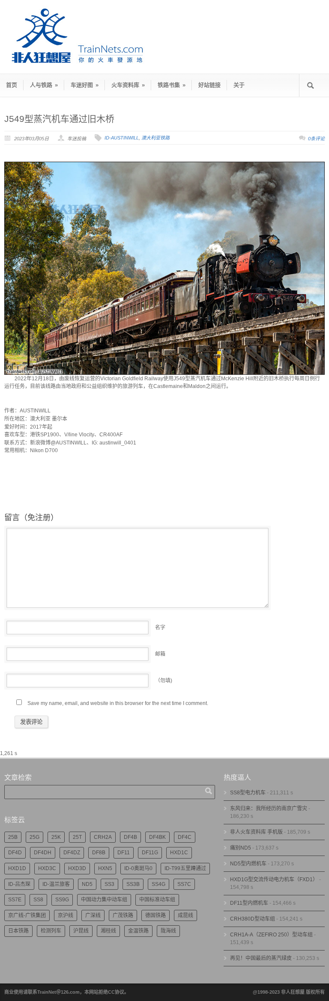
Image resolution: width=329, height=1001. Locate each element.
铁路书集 (171, 85)
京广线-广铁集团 (27, 915)
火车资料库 (128, 85)
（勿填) (163, 681)
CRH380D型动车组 (252, 919)
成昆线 (185, 915)
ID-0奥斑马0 (138, 868)
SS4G (158, 884)
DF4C (184, 837)
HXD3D (77, 868)
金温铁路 (138, 931)
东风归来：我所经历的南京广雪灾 (268, 808)
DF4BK (157, 837)
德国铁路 (155, 915)
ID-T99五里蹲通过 (185, 868)
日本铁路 (18, 931)
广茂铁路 (123, 915)
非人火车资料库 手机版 (256, 832)
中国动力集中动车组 (104, 900)
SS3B (133, 884)
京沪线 (65, 915)
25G (34, 837)
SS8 (38, 900)
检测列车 (51, 931)
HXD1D (17, 868)
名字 (160, 628)
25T (77, 837)
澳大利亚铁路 (155, 137)
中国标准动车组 (157, 900)
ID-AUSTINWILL (122, 137)
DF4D (15, 853)
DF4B (130, 837)
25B (13, 837)
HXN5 (105, 868)
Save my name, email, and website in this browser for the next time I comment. (117, 703)
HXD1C (179, 853)
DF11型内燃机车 (249, 903)
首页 (11, 85)
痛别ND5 (240, 848)
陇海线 (168, 931)
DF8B (98, 853)
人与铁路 (44, 85)
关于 (239, 85)
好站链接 (209, 85)
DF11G (150, 853)
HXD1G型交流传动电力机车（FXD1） (274, 880)
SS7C (184, 884)
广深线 (93, 915)
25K (56, 837)
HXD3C (47, 868)
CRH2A (103, 837)
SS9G (62, 900)
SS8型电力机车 (248, 793)
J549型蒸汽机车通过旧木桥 (59, 119)
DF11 (123, 853)
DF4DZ (71, 853)
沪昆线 (81, 931)
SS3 (109, 884)
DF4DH (42, 853)
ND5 (87, 884)
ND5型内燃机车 (248, 864)
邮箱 (160, 654)
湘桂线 (108, 931)
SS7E (14, 900)
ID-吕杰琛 (19, 884)
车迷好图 (85, 85)
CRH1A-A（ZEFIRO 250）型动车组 (271, 935)
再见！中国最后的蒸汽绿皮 (261, 958)
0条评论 (316, 138)
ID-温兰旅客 (56, 884)
